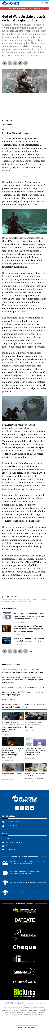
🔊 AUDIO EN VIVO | (34, 8)
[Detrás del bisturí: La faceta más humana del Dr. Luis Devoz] (13, 767)
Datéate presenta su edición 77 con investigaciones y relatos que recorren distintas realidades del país (29, 616)
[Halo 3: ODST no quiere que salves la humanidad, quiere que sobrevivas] (6, 640)
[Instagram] (22, 808)
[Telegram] (20, 63)
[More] (30, 651)
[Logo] (10, 3)
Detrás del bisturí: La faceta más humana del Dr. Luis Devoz (13, 775)
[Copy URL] (25, 63)
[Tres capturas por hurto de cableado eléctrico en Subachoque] (36, 716)
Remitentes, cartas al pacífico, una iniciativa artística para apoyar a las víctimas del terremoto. (28, 628)
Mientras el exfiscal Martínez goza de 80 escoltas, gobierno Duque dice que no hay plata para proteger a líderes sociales (22, 679)
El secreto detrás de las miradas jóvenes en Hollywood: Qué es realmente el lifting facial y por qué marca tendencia (13, 727)
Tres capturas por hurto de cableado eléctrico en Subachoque (34, 725)
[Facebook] (4, 63)
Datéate (9, 120)
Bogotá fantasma (9, 699)
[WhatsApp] (10, 63)
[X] (15, 63)
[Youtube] (32, 808)
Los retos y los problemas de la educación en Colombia (23, 687)
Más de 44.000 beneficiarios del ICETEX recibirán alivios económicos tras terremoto (35, 776)
